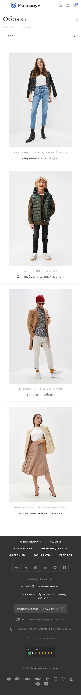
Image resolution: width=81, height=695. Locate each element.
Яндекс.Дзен (64, 568)
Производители (54, 548)
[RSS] (77, 19)
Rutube (45, 568)
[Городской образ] (40, 336)
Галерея (65, 555)
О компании (30, 541)
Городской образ (40, 395)
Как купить (22, 548)
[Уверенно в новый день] (40, 100)
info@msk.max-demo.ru (43, 586)
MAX (55, 568)
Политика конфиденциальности (43, 619)
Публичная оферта (43, 638)
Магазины (17, 555)
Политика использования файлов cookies (43, 629)
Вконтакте (16, 568)
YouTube (36, 568)
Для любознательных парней (40, 276)
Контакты (42, 555)
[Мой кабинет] (67, 6)
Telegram (26, 568)
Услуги (55, 541)
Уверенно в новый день (40, 158)
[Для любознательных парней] (40, 218)
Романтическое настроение (40, 513)
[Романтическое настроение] (40, 454)
